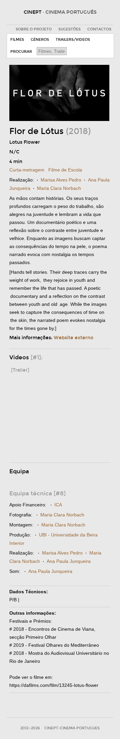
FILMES (17, 39)
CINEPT (60, 12)
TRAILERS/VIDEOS (73, 39)
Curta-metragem (26, 169)
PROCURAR (21, 51)
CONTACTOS (99, 29)
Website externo (73, 338)
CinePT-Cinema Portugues (72, 728)
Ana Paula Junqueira (69, 561)
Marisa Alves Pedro (61, 179)
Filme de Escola (65, 169)
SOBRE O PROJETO (34, 29)
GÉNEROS (40, 39)
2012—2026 (30, 728)
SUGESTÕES (69, 29)
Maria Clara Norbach (59, 188)
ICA (58, 504)
